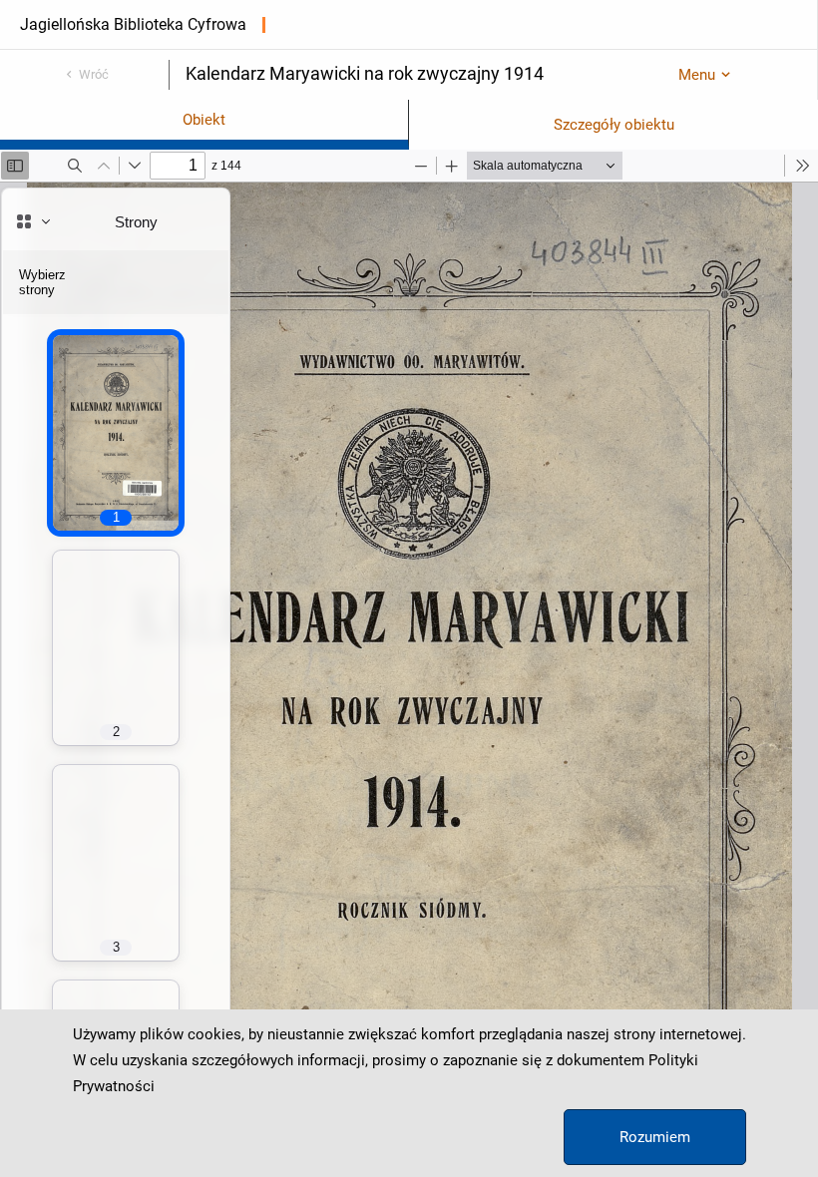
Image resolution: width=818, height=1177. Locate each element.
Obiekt (204, 120)
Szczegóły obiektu (614, 125)
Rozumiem (654, 1137)
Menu (696, 75)
